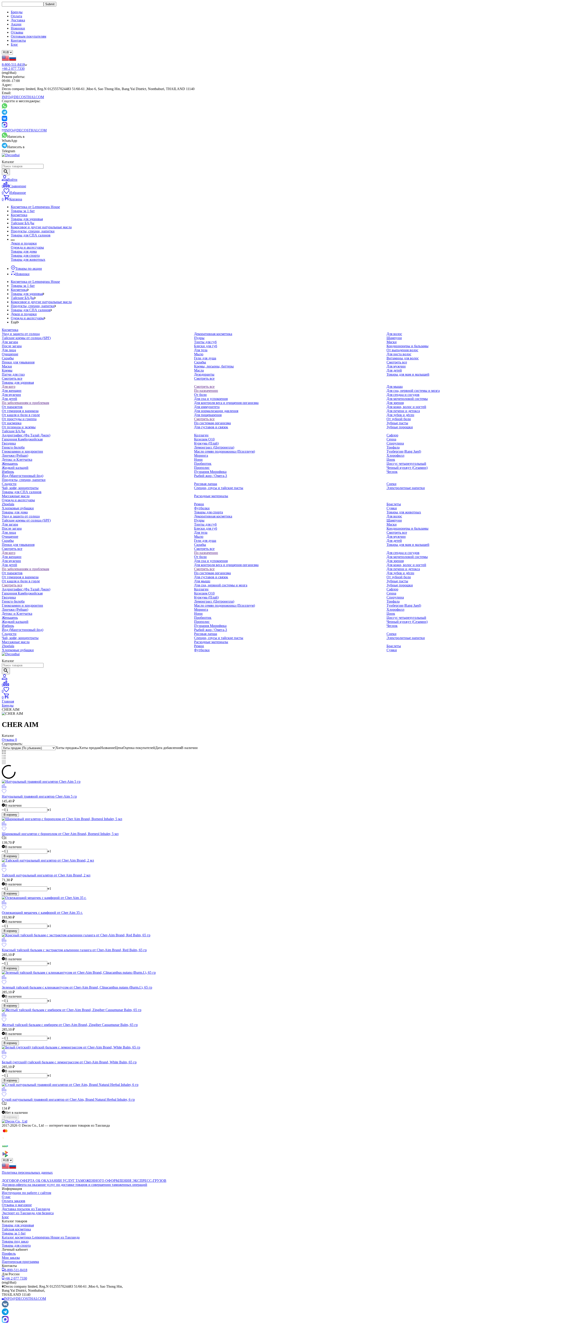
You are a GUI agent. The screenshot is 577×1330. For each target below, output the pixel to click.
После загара (12, 346)
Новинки (18, 28)
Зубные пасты (397, 423)
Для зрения (395, 403)
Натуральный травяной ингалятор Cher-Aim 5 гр (39, 796)
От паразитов (12, 407)
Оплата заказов (13, 1201)
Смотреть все (12, 378)
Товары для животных (28, 259)
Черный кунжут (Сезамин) (407, 468)
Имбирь (8, 472)
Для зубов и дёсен (400, 415)
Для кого (8, 386)
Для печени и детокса (403, 411)
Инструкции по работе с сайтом (26, 1193)
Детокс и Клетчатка (17, 459)
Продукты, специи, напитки (33, 231)
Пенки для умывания (18, 362)
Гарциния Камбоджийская (22, 439)
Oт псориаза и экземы (19, 427)
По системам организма (212, 423)
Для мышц (395, 386)
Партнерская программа (20, 1262)
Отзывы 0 (9, 740)
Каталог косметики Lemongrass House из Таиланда (41, 1237)
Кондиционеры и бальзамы (407, 346)
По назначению (206, 391)
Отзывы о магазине (17, 1205)
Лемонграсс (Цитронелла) (214, 447)
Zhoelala (8, 504)
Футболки (202, 508)
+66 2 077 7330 (13, 68)
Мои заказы (11, 1258)
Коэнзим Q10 (204, 439)
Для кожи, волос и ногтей (406, 407)
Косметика (19, 215)
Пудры (199, 338)
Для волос (394, 334)
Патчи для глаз (13, 374)
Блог (14, 44)
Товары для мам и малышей (408, 374)
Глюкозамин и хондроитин (22, 451)
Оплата (16, 16)
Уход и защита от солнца (21, 334)
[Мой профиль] (4, 678)
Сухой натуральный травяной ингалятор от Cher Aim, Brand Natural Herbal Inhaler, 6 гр (68, 1099)
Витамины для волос (403, 358)
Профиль (9, 1253)
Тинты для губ (205, 342)
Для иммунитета (207, 407)
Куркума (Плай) (206, 443)
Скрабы (8, 358)
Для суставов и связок (211, 427)
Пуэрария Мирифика (210, 472)
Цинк (391, 459)
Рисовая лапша (205, 484)
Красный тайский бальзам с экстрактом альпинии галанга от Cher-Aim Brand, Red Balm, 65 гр (74, 950)
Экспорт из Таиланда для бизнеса (28, 1213)
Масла (199, 370)
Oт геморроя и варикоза (20, 411)
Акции (16, 24)
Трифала (393, 447)
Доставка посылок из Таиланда (26, 1209)
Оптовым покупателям (28, 36)
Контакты (18, 40)
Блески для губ (205, 346)
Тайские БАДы (22, 223)
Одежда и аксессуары (27, 247)
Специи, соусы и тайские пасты (218, 488)
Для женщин (11, 391)
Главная (8, 701)
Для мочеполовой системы (407, 399)
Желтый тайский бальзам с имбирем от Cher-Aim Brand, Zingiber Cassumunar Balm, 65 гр (70, 1025)
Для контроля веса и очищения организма (226, 403)
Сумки (392, 508)
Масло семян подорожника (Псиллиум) (224, 451)
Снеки (391, 484)
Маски (7, 366)
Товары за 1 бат (23, 211)
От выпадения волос (402, 350)
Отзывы (17, 32)
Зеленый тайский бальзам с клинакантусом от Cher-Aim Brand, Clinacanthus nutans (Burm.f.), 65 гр (77, 987)
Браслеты (394, 504)
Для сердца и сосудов (403, 395)
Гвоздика (9, 443)
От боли (200, 395)
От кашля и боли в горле (21, 415)
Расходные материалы (211, 496)
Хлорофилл (395, 455)
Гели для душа (205, 358)
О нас (6, 1197)
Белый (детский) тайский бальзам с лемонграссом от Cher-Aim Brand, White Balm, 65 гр (69, 1062)
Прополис (202, 468)
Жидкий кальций (15, 468)
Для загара (10, 342)
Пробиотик (202, 463)
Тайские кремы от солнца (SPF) (26, 338)
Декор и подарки (24, 243)
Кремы (7, 370)
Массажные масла (16, 496)
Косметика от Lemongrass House (35, 207)
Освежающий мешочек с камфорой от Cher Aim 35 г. (42, 913)
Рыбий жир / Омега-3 (210, 476)
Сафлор (392, 435)
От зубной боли (399, 419)
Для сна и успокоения (211, 399)
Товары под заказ (15, 1241)
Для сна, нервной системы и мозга (413, 391)
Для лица (9, 350)
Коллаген (201, 435)
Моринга (201, 455)
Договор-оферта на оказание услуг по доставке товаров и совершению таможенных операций (74, 1185)
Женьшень (10, 463)
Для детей (394, 370)
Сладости (9, 484)
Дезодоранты (204, 374)
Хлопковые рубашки (18, 508)
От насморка (11, 423)
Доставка (18, 20)
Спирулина (395, 443)
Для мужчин (396, 366)
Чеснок (392, 472)
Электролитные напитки (406, 488)
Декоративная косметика (213, 334)
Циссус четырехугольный (406, 463)
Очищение (10, 354)
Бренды (17, 12)
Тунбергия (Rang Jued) (404, 451)
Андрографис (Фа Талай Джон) (26, 435)
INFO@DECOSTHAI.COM (23, 97)
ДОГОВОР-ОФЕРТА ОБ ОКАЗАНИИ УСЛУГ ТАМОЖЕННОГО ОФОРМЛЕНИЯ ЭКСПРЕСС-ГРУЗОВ (84, 1180)
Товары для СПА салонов (30, 235)
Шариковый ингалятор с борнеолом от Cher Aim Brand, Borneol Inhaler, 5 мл (60, 834)
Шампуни (394, 338)
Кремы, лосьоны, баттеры (214, 366)
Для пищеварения (208, 415)
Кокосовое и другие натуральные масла (41, 227)
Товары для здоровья (27, 219)
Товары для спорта (25, 255)
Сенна (391, 439)
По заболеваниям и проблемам (25, 403)
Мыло (198, 354)
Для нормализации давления (216, 411)
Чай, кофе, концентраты (20, 488)
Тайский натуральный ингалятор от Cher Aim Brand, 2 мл (46, 875)
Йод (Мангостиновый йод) (22, 476)
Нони (198, 459)
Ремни (199, 504)
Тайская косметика (16, 1229)
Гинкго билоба (13, 447)
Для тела (200, 350)
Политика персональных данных (27, 1172)
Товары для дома (24, 251)
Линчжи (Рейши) (15, 455)
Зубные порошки (400, 427)
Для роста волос (399, 354)
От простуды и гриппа (19, 419)
